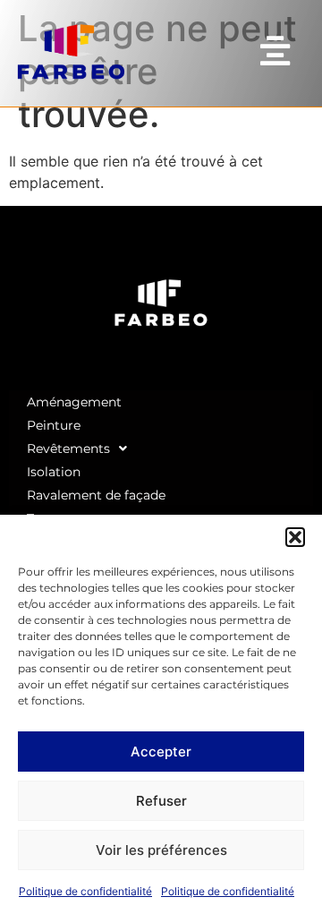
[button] (295, 537)
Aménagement (74, 402)
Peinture (53, 425)
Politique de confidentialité (85, 891)
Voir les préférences (161, 849)
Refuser (161, 800)
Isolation (53, 472)
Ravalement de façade (96, 495)
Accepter (161, 751)
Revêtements (68, 448)
